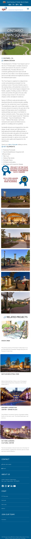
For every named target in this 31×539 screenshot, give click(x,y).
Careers (4, 519)
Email (4, 468)
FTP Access (5, 496)
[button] (27, 8)
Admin (3, 508)
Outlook (4, 500)
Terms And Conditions (15, 538)
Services (4, 504)
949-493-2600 (7, 464)
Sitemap (23, 538)
